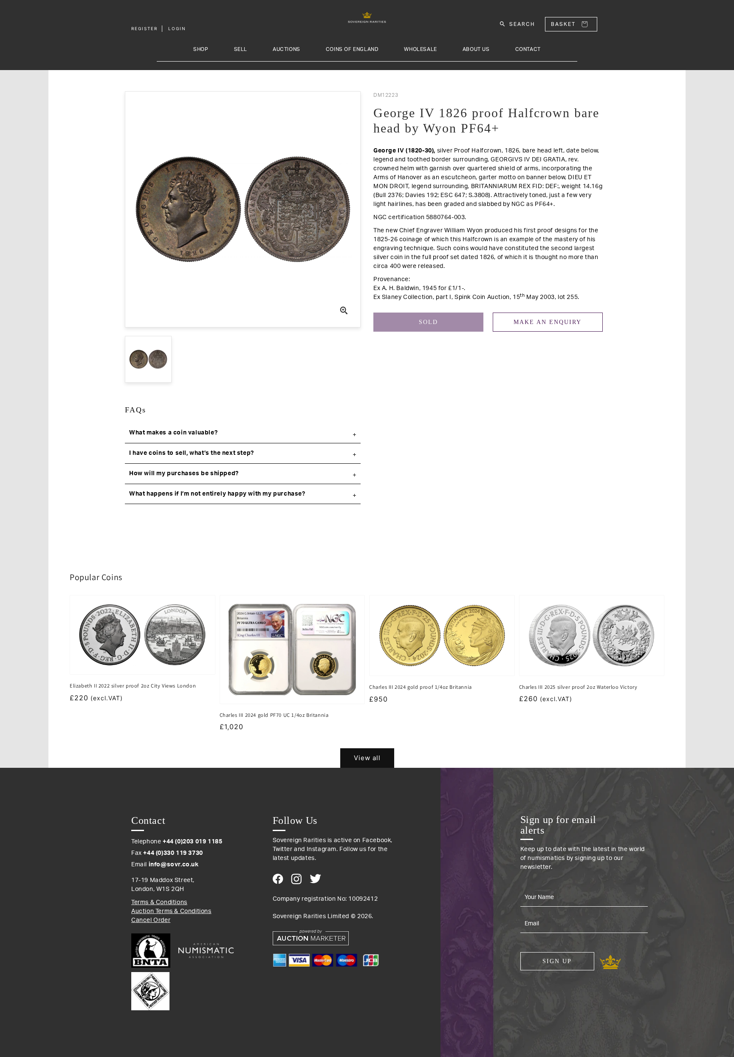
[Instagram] (296, 879)
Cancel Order (150, 920)
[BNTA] (154, 950)
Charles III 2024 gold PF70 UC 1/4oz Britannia (274, 715)
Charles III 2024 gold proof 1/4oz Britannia (420, 687)
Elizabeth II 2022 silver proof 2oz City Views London (133, 685)
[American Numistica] (206, 950)
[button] (243, 433)
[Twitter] (315, 878)
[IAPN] (150, 989)
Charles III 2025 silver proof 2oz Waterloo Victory (578, 687)
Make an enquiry (548, 322)
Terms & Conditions (159, 902)
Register (144, 28)
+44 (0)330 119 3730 (173, 853)
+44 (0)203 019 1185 (192, 842)
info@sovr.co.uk (174, 865)
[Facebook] (278, 879)
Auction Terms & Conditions (171, 911)
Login (177, 28)
